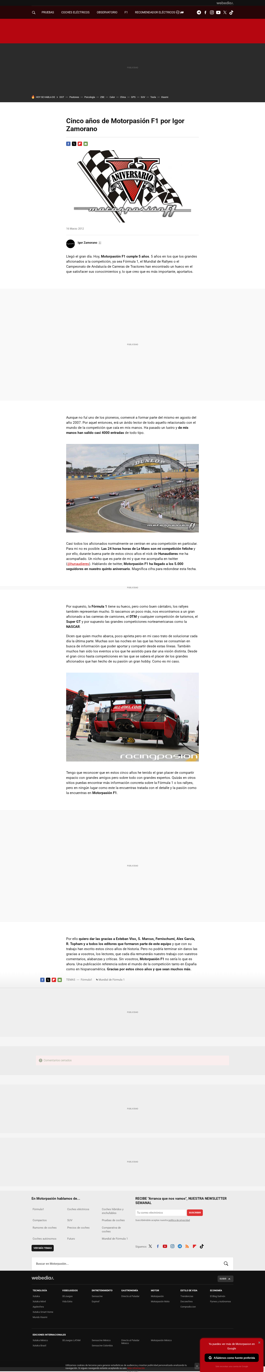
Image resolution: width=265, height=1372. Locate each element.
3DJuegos (67, 1296)
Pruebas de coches (113, 1220)
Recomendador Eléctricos (155, 12)
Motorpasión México (161, 1340)
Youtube (218, 12)
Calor (112, 97)
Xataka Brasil (39, 1345)
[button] (89, 242)
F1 (126, 12)
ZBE (102, 97)
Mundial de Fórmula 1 (112, 979)
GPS (133, 97)
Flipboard (80, 144)
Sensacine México (101, 1340)
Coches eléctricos (78, 1209)
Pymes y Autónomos (220, 1301)
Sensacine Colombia (102, 1345)
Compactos (40, 1220)
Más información (136, 1368)
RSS (187, 1246)
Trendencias (186, 1296)
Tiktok (231, 12)
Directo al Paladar (130, 1296)
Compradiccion (188, 1306)
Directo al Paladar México (130, 1342)
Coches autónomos (44, 1238)
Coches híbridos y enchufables (112, 1211)
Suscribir (195, 1212)
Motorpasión (157, 1296)
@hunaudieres (78, 564)
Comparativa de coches (111, 1229)
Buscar (226, 1264)
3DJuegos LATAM (71, 1340)
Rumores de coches (45, 1227)
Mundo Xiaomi (40, 1317)
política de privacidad (179, 1220)
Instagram (212, 12)
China (123, 97)
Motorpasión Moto (160, 1301)
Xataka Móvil (39, 1301)
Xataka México (40, 1340)
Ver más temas (43, 1248)
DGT (61, 97)
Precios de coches (78, 1227)
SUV (143, 97)
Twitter (225, 12)
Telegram (199, 12)
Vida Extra (67, 1301)
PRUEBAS (48, 12)
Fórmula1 (86, 979)
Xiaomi (164, 97)
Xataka (36, 1296)
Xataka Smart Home (43, 1312)
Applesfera (38, 1306)
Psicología (89, 97)
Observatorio (107, 12)
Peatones (74, 97)
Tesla (153, 97)
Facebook (205, 12)
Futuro (71, 1238)
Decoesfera (186, 1301)
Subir (223, 1278)
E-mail (85, 144)
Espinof (96, 1301)
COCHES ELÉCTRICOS (75, 12)
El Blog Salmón (217, 1296)
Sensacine (97, 1296)
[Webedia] (225, 3)
